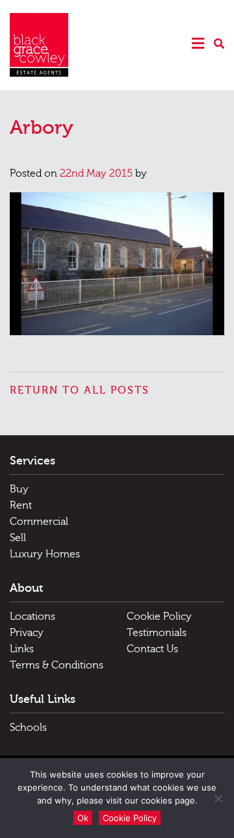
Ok (82, 818)
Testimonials (157, 633)
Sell (18, 538)
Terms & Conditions (56, 665)
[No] (217, 798)
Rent (21, 505)
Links (22, 649)
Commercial (39, 521)
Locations (32, 616)
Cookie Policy (159, 616)
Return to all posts (80, 390)
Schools (28, 727)
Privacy (27, 633)
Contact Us (152, 649)
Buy (19, 489)
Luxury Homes (45, 554)
